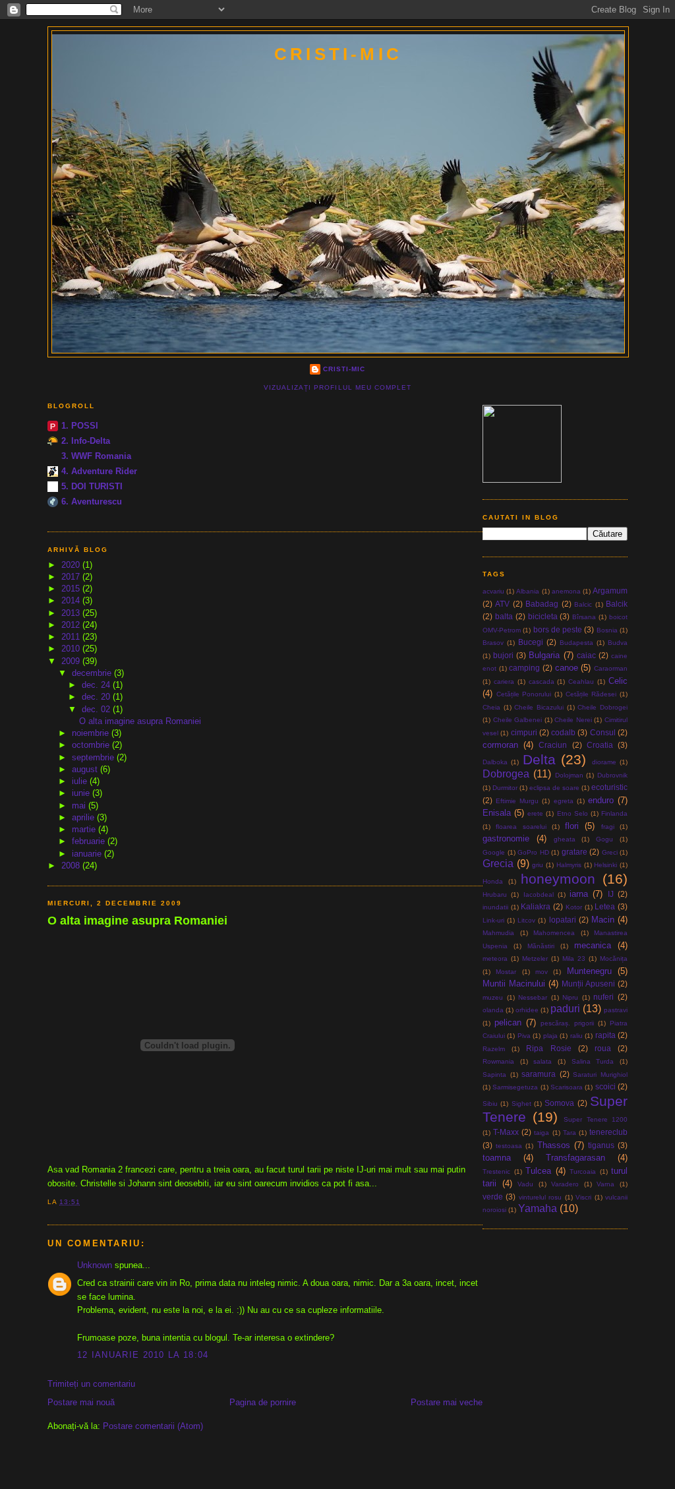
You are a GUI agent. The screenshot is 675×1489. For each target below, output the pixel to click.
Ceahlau (581, 681)
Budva (618, 642)
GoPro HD (533, 852)
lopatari (562, 919)
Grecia (498, 863)
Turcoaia (583, 1171)
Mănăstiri (540, 946)
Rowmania (498, 1061)
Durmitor (504, 787)
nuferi (603, 996)
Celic (618, 681)
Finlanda (614, 813)
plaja (550, 1035)
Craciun (553, 745)
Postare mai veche (447, 1402)
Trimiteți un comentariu (91, 1384)
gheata (564, 839)
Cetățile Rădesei (591, 694)
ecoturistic (609, 787)
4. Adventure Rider (99, 471)
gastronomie (506, 838)
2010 (71, 648)
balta (504, 616)
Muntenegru (589, 971)
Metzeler (535, 958)
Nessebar (532, 997)
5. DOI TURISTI (92, 486)
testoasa (509, 1145)
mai (80, 805)
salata (542, 1061)
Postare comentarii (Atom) (153, 1426)
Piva (524, 1035)
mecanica (592, 945)
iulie (81, 781)
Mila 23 (573, 958)
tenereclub (608, 1132)
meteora (495, 958)
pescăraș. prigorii (567, 1023)
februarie (89, 841)
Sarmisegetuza (515, 1087)
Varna (605, 1184)
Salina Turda (593, 1061)
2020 (71, 565)
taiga (541, 1132)
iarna (579, 894)
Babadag (541, 603)
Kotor (574, 907)
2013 (71, 613)
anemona (566, 591)
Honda (493, 881)
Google (494, 852)
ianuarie (88, 854)
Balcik (617, 603)
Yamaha (537, 1208)
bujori (503, 655)
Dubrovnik (612, 775)
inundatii (495, 907)
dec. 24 (97, 685)
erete (535, 813)
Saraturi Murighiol (600, 1074)
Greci (610, 852)
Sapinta (494, 1074)
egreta (563, 801)
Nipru (570, 997)
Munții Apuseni (588, 983)
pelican (507, 1022)
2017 (71, 577)
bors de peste (558, 629)
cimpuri (524, 732)
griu (537, 864)
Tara (569, 1132)
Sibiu (490, 1103)
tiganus (601, 1145)
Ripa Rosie (548, 1048)
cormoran (500, 745)
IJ (611, 894)
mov (541, 971)
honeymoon (558, 878)
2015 (71, 588)
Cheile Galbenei (518, 719)
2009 (71, 661)
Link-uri (493, 920)
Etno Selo (572, 813)
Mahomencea (554, 932)
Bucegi (530, 642)
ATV (502, 603)
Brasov (493, 642)
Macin (602, 920)
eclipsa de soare (554, 787)
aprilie (84, 817)
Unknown (94, 1265)
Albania (527, 591)
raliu (576, 1035)
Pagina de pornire (262, 1402)
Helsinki (605, 864)
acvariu (493, 591)
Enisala (497, 813)
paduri (565, 1008)
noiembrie (91, 733)
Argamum (610, 590)
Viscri (583, 1197)
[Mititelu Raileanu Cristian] (522, 480)
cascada (541, 681)
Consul (603, 732)
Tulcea (538, 1171)
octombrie (92, 745)
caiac (586, 655)
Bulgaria (544, 655)
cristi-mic (338, 54)
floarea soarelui (521, 826)
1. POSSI (79, 426)
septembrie (94, 757)
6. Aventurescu (91, 501)
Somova (559, 1103)
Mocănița (614, 958)
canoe (566, 668)
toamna (497, 1158)
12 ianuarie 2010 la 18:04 (143, 1355)
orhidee (527, 1010)
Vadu (525, 1184)
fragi (607, 826)
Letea (605, 906)
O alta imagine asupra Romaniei (140, 721)
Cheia (491, 707)
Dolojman (569, 775)
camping (524, 667)
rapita (605, 1035)
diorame (604, 762)
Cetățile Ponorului (524, 694)
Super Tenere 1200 (596, 1119)
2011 (71, 637)
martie (85, 829)
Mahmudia (498, 932)
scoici (605, 1086)
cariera (504, 681)
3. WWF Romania (96, 456)
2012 (71, 625)
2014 (71, 600)
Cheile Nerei (573, 719)
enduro (601, 800)
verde (493, 1196)
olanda (493, 1010)
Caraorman (611, 668)
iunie (82, 793)
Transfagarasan (575, 1158)
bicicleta (543, 616)
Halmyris (568, 864)
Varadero (565, 1184)
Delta (539, 759)
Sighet (521, 1103)
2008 (71, 865)
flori (572, 826)
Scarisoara (566, 1087)
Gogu (604, 839)
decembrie (93, 673)
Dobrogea (506, 773)
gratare (574, 851)
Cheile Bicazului (539, 707)
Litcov (526, 920)
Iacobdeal (538, 894)
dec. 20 (97, 697)
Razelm (494, 1048)
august (86, 769)
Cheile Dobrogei (602, 707)
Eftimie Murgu (517, 801)
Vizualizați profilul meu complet (337, 387)
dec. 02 (97, 709)
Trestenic (496, 1171)
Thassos (553, 1145)
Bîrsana (584, 617)
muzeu (493, 997)
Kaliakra (535, 906)
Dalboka (495, 762)
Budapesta (576, 642)
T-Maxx (506, 1132)
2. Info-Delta (85, 441)
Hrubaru (495, 894)
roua (603, 1048)
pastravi (616, 1010)
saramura (538, 1074)
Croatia (600, 745)
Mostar (506, 971)
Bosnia (607, 630)
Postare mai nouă (81, 1402)
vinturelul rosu (540, 1197)
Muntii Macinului (514, 983)
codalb (563, 732)
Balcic (583, 604)
